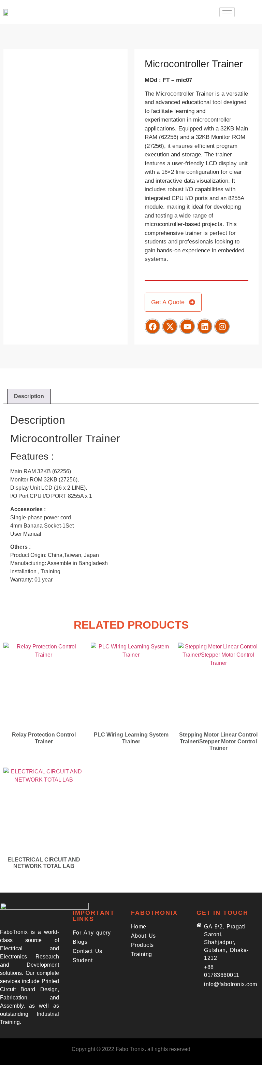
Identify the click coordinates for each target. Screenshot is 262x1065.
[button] (250, 12)
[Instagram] (222, 326)
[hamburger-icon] (227, 12)
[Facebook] (152, 326)
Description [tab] (29, 396)
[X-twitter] (170, 326)
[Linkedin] (205, 326)
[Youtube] (187, 326)
